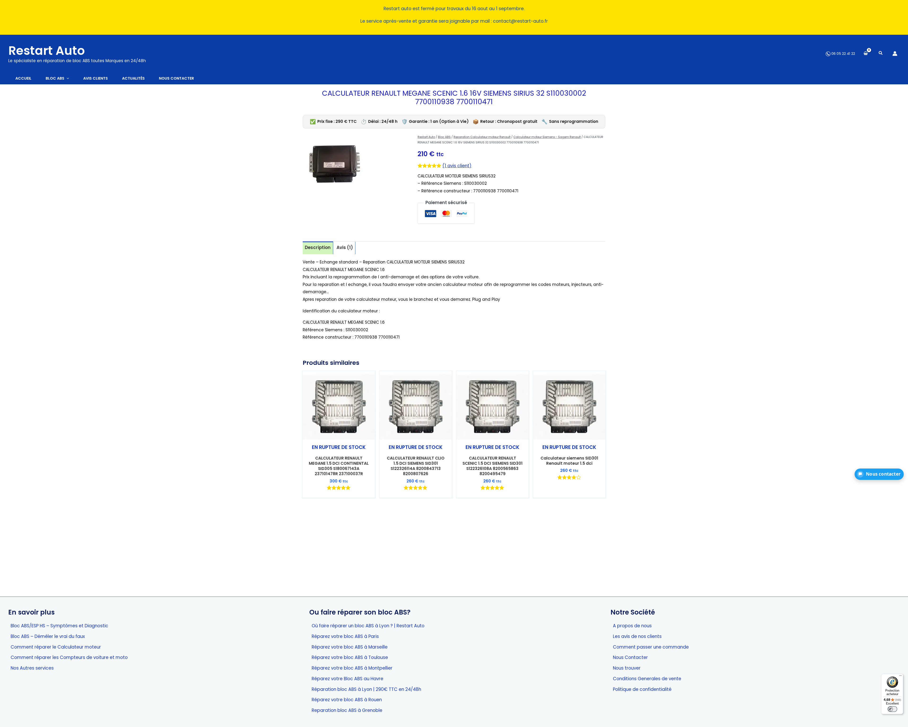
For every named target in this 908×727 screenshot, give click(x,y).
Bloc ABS (444, 137)
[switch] (892, 709)
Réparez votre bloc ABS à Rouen (347, 700)
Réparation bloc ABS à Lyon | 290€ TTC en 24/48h (366, 689)
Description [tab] (318, 247)
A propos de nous (632, 626)
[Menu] (900, 677)
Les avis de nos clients (637, 636)
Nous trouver (627, 668)
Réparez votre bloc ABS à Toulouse (350, 657)
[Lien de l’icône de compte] (894, 53)
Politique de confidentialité (642, 689)
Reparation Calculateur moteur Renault (482, 137)
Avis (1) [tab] (344, 247)
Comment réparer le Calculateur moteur (56, 647)
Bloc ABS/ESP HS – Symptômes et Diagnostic (59, 626)
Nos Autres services (32, 668)
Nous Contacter (630, 657)
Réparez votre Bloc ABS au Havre (347, 678)
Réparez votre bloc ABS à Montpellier (352, 668)
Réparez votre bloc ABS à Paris (345, 636)
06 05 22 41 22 (842, 53)
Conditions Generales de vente (647, 678)
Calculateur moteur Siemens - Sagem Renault (547, 137)
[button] (881, 53)
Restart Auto (46, 50)
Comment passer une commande (651, 647)
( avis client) (456, 166)
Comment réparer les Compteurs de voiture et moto (69, 657)
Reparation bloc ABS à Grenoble (347, 710)
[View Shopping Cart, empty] (866, 53)
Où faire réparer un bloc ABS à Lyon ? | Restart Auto (368, 626)
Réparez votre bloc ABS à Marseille (350, 647)
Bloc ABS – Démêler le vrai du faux (48, 636)
